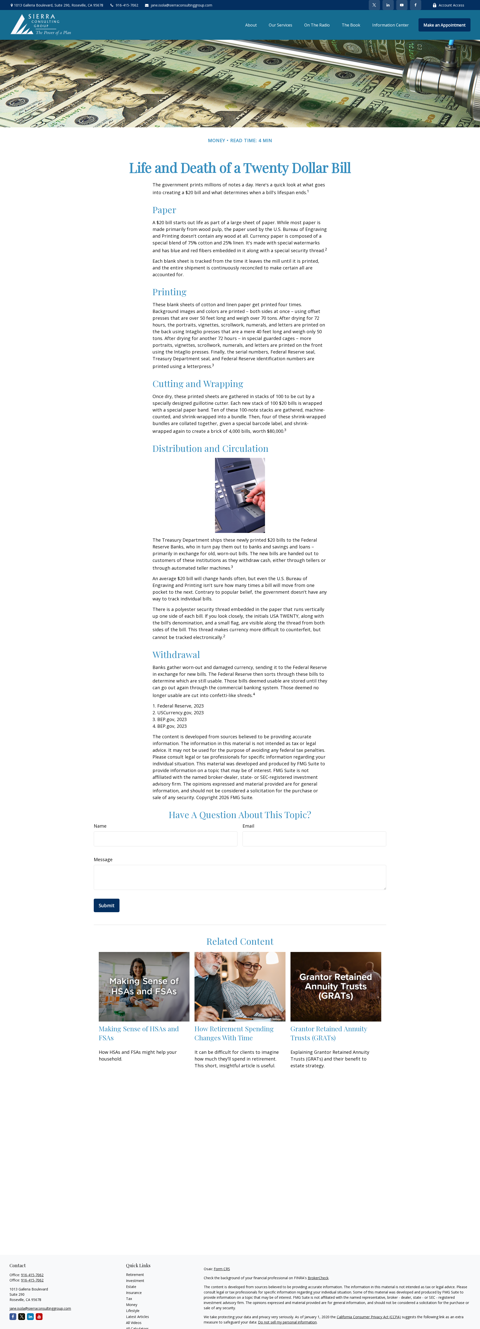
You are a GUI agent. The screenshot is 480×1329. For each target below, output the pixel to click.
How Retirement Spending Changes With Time (234, 1033)
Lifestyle (133, 1310)
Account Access (451, 5)
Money (131, 1304)
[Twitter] (374, 5)
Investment (135, 1280)
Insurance (134, 1292)
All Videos (134, 1322)
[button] (251, 25)
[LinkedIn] (388, 5)
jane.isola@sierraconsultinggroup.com (181, 5)
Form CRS (222, 1268)
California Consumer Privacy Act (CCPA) (369, 1316)
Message (103, 859)
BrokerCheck (318, 1277)
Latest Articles (137, 1316)
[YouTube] (402, 5)
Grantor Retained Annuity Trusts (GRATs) (328, 1033)
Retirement (135, 1274)
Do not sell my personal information (287, 1322)
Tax (129, 1298)
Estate (131, 1286)
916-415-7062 (127, 5)
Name (100, 826)
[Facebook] (415, 5)
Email (248, 826)
